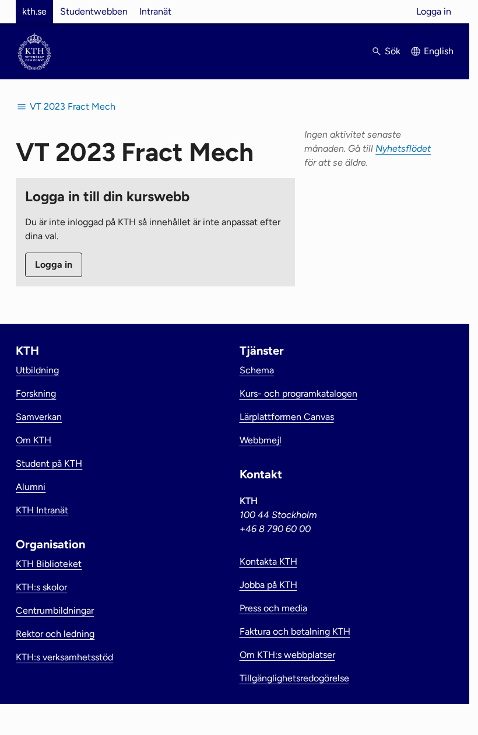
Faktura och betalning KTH (295, 631)
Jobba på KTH (268, 584)
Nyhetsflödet (403, 148)
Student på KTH (49, 463)
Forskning (36, 393)
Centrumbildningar (55, 610)
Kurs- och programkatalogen (298, 393)
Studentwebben (94, 11)
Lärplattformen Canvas (287, 416)
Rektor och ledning (55, 633)
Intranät (155, 11)
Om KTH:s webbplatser (287, 654)
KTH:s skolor (41, 587)
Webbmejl (261, 440)
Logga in (433, 11)
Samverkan (39, 416)
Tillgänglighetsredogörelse (294, 678)
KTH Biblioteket (49, 563)
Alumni (30, 486)
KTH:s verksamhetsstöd (64, 657)
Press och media (273, 608)
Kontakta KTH (268, 561)
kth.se (34, 11)
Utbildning (37, 370)
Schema (257, 370)
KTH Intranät (42, 510)
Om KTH (33, 440)
